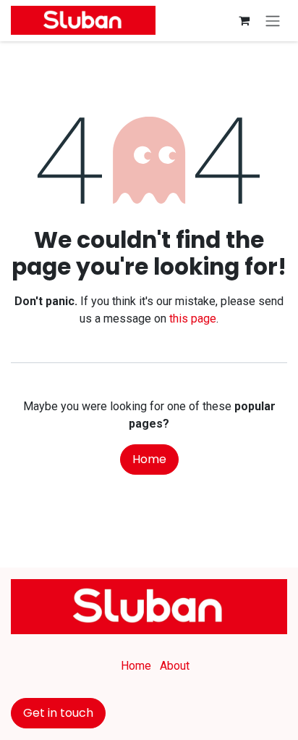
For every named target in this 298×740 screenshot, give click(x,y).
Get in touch (58, 712)
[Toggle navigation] (272, 21)
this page (192, 318)
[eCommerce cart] (243, 20)
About (175, 666)
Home (149, 459)
